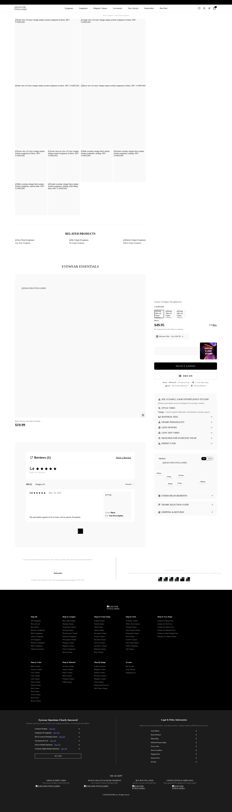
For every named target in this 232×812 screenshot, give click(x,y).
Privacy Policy (71, 580)
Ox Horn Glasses (68, 666)
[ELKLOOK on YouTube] (188, 579)
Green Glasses (35, 695)
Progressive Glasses (69, 627)
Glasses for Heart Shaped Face (167, 633)
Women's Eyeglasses (38, 630)
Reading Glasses (67, 624)
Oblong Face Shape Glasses (166, 636)
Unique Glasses (99, 621)
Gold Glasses (35, 679)
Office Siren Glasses (133, 624)
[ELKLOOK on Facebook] (160, 579)
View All (52, 729)
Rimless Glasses (99, 673)
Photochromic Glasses (69, 633)
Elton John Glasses (132, 643)
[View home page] (22, 8)
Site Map (153, 762)
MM (204, 458)
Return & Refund (164, 564)
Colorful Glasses (131, 640)
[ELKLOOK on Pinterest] (171, 579)
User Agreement (60, 580)
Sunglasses (83, 8)
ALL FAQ (58, 756)
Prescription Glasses (69, 640)
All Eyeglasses (36, 621)
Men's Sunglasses (37, 646)
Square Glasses (99, 630)
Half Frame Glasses (100, 688)
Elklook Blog (154, 739)
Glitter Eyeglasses (132, 646)
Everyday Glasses (132, 621)
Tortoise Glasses (36, 669)
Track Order (145, 564)
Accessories (117, 8)
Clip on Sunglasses (68, 649)
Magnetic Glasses (100, 8)
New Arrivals (133, 8)
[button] (199, 8)
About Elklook (155, 731)
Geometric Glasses (100, 646)
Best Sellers (35, 627)
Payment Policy (155, 758)
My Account (130, 666)
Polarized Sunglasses (69, 636)
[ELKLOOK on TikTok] (177, 579)
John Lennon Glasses (133, 630)
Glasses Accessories (37, 649)
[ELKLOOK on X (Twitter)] (182, 579)
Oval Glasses (98, 627)
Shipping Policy (184, 564)
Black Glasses (35, 666)
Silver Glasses (35, 682)
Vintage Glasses (131, 627)
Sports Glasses (67, 652)
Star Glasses (130, 649)
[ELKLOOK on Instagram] (166, 579)
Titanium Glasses (68, 679)
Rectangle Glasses (100, 633)
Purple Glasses (36, 685)
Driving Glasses (67, 630)
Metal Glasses (67, 676)
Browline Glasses (100, 640)
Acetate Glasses (67, 669)
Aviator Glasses (99, 636)
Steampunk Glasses (132, 633)
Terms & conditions (156, 750)
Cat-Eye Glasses (99, 643)
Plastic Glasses (67, 673)
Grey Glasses (35, 673)
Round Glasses (99, 624)
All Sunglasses (36, 640)
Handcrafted (149, 8)
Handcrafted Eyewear (101, 685)
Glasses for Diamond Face (166, 630)
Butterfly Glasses (100, 649)
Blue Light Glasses (68, 621)
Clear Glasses (35, 676)
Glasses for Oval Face (164, 624)
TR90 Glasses (67, 682)
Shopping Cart (131, 673)
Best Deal (163, 8)
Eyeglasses (69, 8)
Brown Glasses (36, 701)
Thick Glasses (99, 682)
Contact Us (203, 564)
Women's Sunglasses (38, 643)
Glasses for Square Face (165, 627)
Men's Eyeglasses (37, 633)
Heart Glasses (98, 652)
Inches (210, 458)
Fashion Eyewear (100, 666)
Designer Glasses (68, 643)
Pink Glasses (35, 691)
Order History (130, 669)
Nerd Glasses (130, 636)
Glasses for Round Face (165, 621)
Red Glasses (35, 698)
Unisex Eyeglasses (37, 636)
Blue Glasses (35, 688)
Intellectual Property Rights (158, 742)
